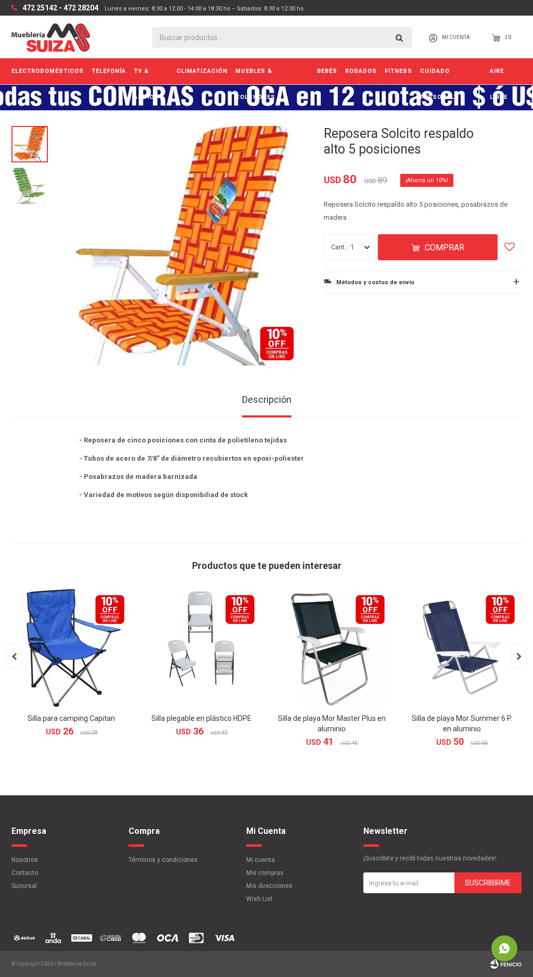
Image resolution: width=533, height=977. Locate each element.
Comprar (444, 247)
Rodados (361, 71)
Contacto (24, 873)
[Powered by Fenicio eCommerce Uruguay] (506, 964)
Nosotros (24, 860)
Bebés (327, 71)
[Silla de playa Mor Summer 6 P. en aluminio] (462, 647)
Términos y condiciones (163, 860)
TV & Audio (144, 76)
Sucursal (24, 886)
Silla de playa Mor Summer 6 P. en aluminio (462, 723)
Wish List (259, 899)
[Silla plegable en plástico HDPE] (201, 647)
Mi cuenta (260, 860)
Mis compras (265, 873)
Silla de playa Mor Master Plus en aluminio (332, 723)
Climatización (201, 71)
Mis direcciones (269, 886)
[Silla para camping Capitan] (71, 647)
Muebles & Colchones (255, 76)
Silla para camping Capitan (71, 718)
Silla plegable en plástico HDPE (201, 718)
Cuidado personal (437, 76)
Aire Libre (498, 76)
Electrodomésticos (47, 71)
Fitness (398, 71)
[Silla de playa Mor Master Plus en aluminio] (331, 647)
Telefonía (109, 71)
